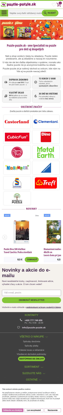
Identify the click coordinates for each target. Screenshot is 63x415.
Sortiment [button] (31, 366)
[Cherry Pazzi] (17, 152)
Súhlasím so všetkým (12, 410)
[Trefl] (46, 183)
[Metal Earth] (46, 152)
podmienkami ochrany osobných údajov (43, 307)
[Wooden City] (17, 198)
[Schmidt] (17, 183)
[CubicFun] (17, 137)
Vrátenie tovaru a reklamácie (31, 350)
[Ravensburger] (46, 168)
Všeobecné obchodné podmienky (31, 354)
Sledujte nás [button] (31, 373)
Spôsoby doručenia (31, 341)
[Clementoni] (46, 122)
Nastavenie (53, 410)
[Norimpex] (17, 168)
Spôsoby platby (31, 346)
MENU (4, 15)
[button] (50, 13)
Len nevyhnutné (34, 410)
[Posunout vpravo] (58, 237)
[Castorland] (17, 122)
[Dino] (46, 137)
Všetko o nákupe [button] (32, 336)
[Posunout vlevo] (5, 237)
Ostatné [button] (32, 379)
